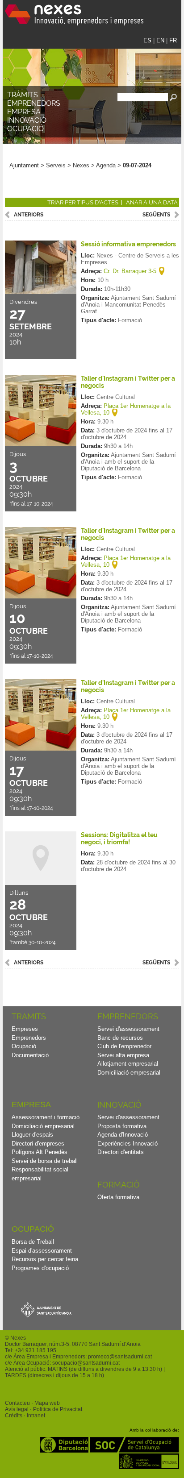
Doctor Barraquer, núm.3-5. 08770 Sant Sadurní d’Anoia (73, 1344)
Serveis (56, 165)
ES (147, 40)
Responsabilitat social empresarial (40, 1174)
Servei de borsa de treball (45, 1161)
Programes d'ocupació (40, 1268)
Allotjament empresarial (127, 1063)
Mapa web (47, 1403)
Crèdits (13, 1415)
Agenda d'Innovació (122, 1134)
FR (173, 40)
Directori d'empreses (38, 1143)
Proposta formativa (121, 1126)
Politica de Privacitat (57, 1409)
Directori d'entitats (120, 1152)
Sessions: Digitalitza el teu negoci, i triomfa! (119, 838)
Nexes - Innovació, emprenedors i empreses (74, 14)
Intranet (36, 1415)
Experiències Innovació (127, 1143)
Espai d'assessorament (42, 1250)
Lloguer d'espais (32, 1134)
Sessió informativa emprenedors (128, 244)
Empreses (25, 1028)
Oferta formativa (118, 1197)
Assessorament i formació (45, 1117)
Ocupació (25, 129)
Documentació (30, 1055)
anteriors (28, 215)
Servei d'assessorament (128, 1028)
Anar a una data (152, 202)
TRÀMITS (22, 95)
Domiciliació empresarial (128, 1072)
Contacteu (17, 1403)
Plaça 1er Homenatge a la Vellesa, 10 (126, 409)
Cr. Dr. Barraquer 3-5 (130, 271)
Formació (118, 1184)
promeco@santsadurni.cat (120, 1356)
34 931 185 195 (37, 1350)
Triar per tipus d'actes (82, 202)
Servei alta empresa (123, 1055)
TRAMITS (29, 1016)
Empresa (24, 112)
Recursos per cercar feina (45, 1259)
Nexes (81, 165)
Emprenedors (33, 103)
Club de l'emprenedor (124, 1046)
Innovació (26, 120)
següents (156, 215)
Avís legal (17, 1409)
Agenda (106, 165)
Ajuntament (24, 165)
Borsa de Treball (33, 1241)
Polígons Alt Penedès (39, 1152)
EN (160, 40)
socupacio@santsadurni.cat (86, 1363)
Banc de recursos (120, 1037)
